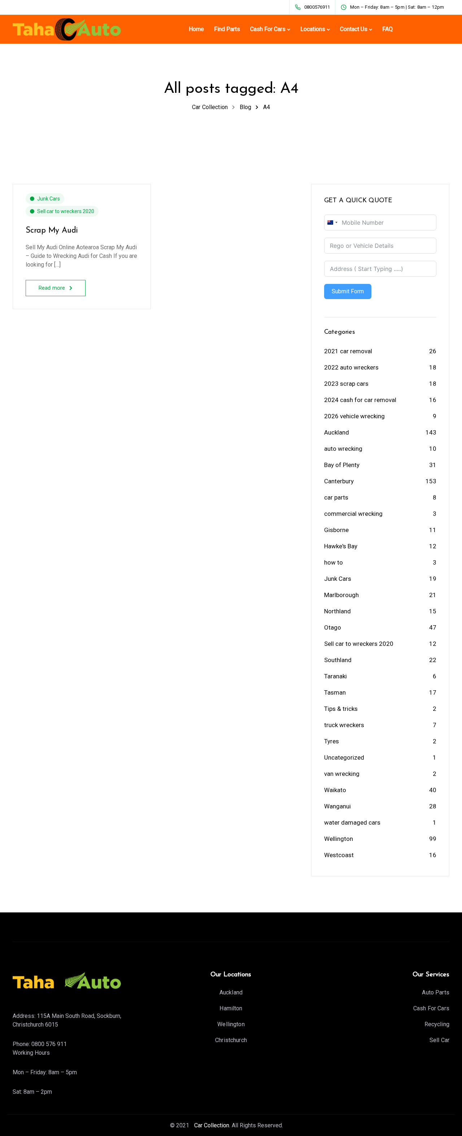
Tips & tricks (341, 708)
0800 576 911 (49, 1044)
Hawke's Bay (340, 546)
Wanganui (337, 806)
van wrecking (341, 773)
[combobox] (332, 222)
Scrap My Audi (52, 230)
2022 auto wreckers (351, 367)
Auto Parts (435, 992)
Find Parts (227, 29)
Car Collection (211, 1125)
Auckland (336, 432)
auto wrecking (343, 448)
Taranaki (335, 676)
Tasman (335, 692)
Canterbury (339, 481)
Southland (338, 660)
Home (196, 29)
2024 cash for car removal (360, 399)
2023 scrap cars (346, 383)
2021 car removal (348, 351)
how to (333, 562)
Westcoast (339, 855)
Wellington (338, 838)
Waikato (335, 790)
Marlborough (341, 595)
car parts (336, 497)
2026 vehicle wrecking (354, 416)
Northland (337, 611)
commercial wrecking (353, 513)
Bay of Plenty (341, 464)
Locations (312, 29)
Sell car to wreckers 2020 (65, 211)
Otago (332, 627)
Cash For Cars (268, 29)
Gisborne (336, 530)
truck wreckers (344, 725)
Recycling (436, 1024)
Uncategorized (344, 757)
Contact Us (353, 29)
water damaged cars (352, 822)
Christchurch (231, 1040)
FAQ (387, 29)
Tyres (331, 741)
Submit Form (348, 291)
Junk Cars (48, 199)
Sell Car (439, 1040)
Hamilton (230, 1008)
